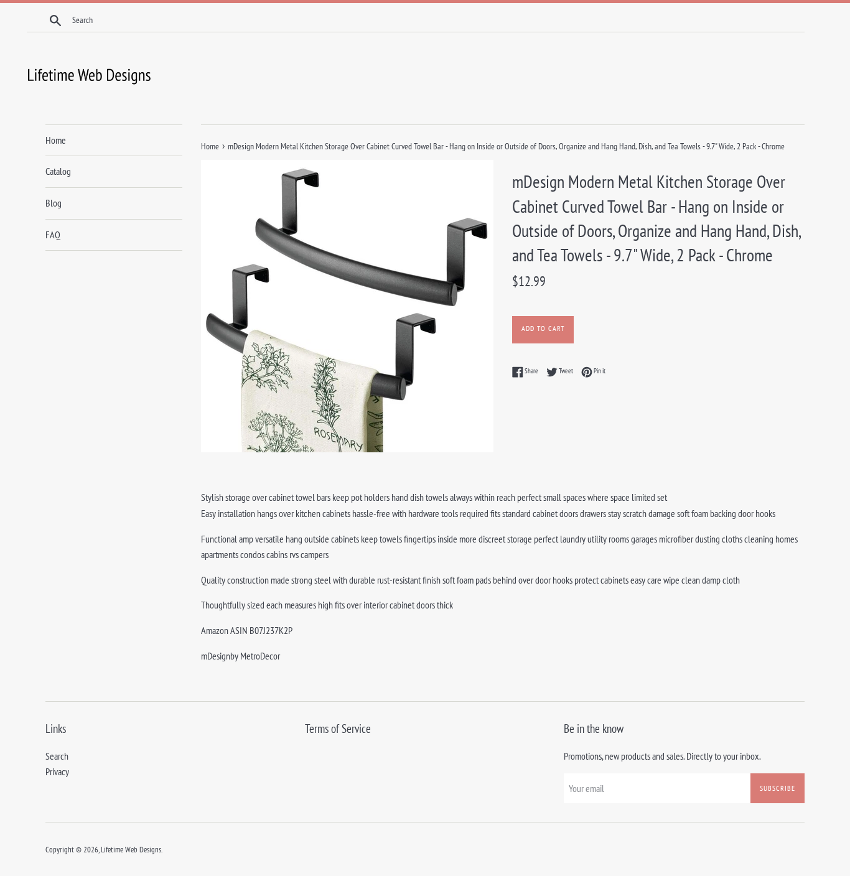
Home (55, 140)
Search (56, 756)
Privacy (57, 771)
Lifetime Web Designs (131, 849)
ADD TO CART (542, 328)
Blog (53, 203)
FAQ (52, 234)
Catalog (58, 171)
